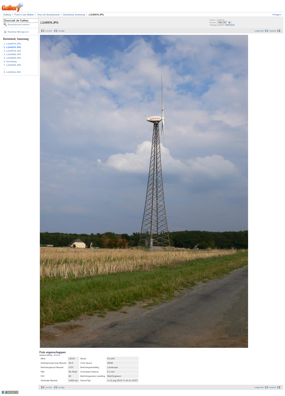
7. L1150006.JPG (12, 65)
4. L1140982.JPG (12, 54)
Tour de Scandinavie (48, 14)
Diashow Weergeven (18, 32)
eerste (48, 31)
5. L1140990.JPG (12, 58)
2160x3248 (230, 25)
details (57, 355)
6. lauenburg (10, 61)
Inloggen (276, 14)
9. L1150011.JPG (12, 72)
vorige (61, 31)
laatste (272, 31)
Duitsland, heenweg (74, 14)
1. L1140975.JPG (12, 44)
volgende (259, 31)
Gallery (7, 14)
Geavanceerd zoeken (18, 24)
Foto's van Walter (24, 14)
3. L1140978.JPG (12, 51)
